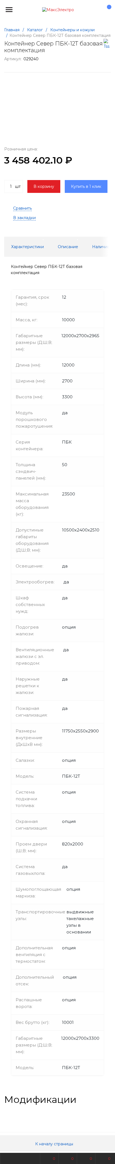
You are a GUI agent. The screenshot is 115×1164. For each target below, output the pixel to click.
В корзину (43, 186)
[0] (106, 9)
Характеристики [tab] (27, 246)
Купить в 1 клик (86, 186)
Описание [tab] (68, 246)
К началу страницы (54, 1143)
